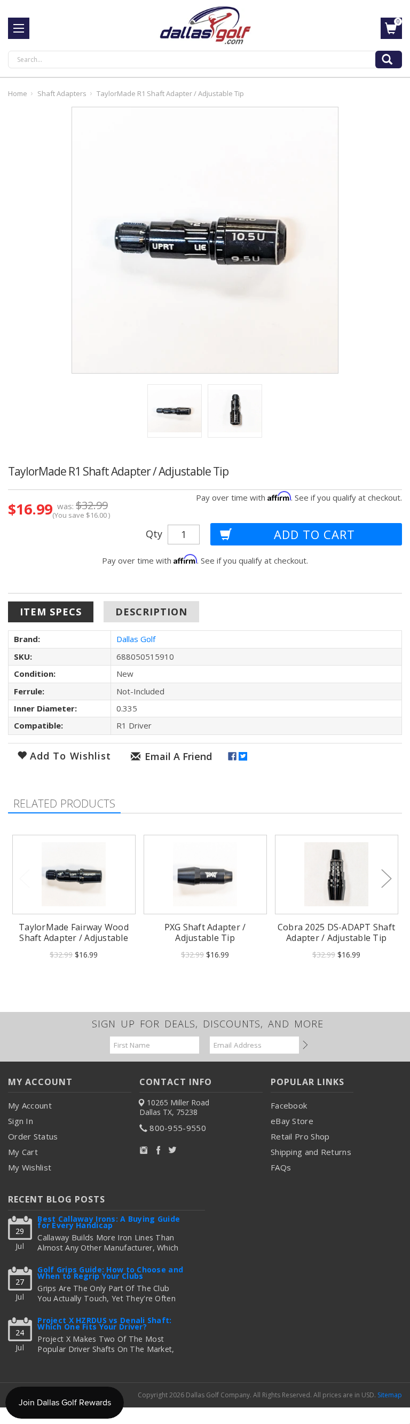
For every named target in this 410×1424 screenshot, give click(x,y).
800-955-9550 (177, 1127)
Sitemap (389, 1394)
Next (386, 877)
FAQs (281, 1167)
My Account (30, 1105)
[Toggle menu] (18, 28)
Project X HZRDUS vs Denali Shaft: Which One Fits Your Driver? (104, 1324)
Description (151, 611)
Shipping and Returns (311, 1151)
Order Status (33, 1136)
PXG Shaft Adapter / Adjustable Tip (205, 932)
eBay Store (292, 1121)
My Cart (23, 1151)
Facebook (289, 1105)
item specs (51, 611)
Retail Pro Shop (300, 1136)
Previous (24, 877)
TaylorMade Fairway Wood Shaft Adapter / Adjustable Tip (74, 938)
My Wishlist (29, 1167)
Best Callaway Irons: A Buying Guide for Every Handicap (108, 1223)
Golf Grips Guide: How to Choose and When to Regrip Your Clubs (110, 1274)
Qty (154, 533)
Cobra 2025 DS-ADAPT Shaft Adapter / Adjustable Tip (336, 932)
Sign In (20, 1121)
